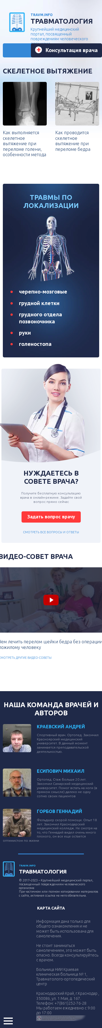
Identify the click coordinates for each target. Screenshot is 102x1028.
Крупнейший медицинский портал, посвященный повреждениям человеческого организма (62, 29)
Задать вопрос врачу (51, 516)
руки (25, 332)
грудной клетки (39, 303)
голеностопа (35, 344)
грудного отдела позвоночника (40, 318)
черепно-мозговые (43, 291)
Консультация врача (72, 50)
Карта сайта (51, 908)
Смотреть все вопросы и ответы (51, 532)
